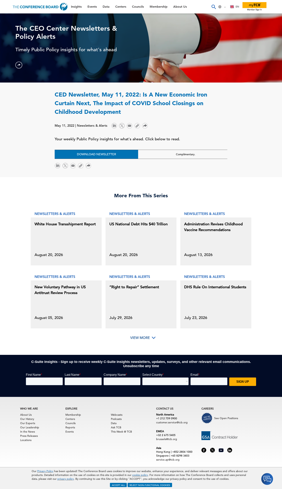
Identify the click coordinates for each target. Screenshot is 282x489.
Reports (70, 427)
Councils (10, 57)
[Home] (40, 7)
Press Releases (29, 436)
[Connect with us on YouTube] (221, 449)
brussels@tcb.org (166, 439)
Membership (13, 67)
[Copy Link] (137, 126)
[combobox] (235, 6)
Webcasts (116, 414)
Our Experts (27, 423)
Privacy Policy (45, 471)
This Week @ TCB (17, 96)
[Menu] (7, 6)
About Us (11, 77)
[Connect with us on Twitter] (212, 450)
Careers (10, 86)
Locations (25, 440)
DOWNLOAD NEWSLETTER (96, 154)
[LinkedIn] (114, 125)
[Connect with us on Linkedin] (229, 450)
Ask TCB (116, 427)
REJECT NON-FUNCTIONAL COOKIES (149, 485)
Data (7, 38)
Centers (10, 47)
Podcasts (116, 419)
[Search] (213, 7)
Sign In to (18, 105)
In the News (27, 431)
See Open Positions (226, 418)
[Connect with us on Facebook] (203, 450)
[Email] (129, 125)
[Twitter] (122, 125)
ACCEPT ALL (118, 485)
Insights (10, 18)
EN (237, 6)
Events (9, 28)
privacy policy (65, 479)
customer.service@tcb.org (172, 422)
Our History (27, 419)
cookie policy (140, 475)
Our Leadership (29, 427)
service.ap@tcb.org (168, 459)
